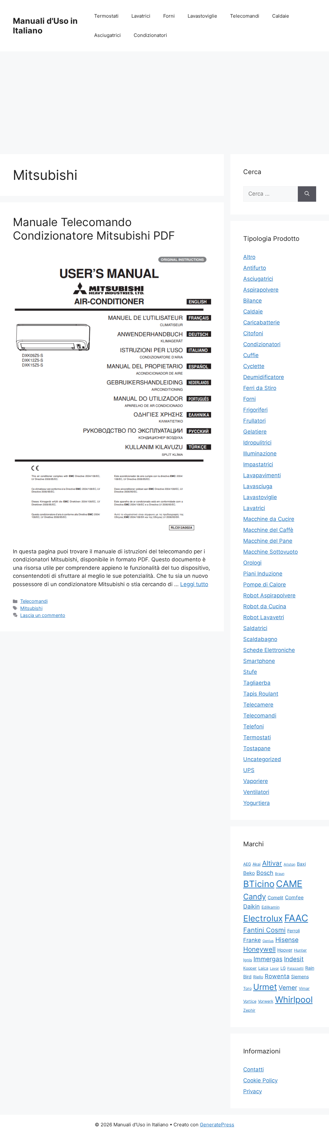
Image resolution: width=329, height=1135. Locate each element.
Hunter (300, 950)
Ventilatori (256, 792)
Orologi (252, 562)
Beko (249, 873)
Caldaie (280, 16)
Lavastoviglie (202, 16)
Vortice (249, 1001)
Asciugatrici (107, 35)
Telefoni (253, 726)
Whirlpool (294, 999)
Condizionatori (150, 35)
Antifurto (254, 268)
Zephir (249, 1010)
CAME (289, 883)
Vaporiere (255, 781)
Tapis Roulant (260, 694)
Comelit (275, 897)
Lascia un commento (42, 615)
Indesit (294, 959)
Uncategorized (262, 759)
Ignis (247, 959)
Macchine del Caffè (268, 530)
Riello (258, 976)
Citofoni (253, 333)
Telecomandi (244, 16)
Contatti (253, 1069)
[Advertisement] (164, 100)
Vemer (288, 987)
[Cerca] (307, 194)
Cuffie (251, 355)
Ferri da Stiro (259, 388)
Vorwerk (265, 1001)
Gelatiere (255, 431)
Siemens (300, 976)
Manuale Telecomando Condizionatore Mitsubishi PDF (94, 228)
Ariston (289, 864)
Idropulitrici (257, 442)
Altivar (272, 863)
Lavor (274, 968)
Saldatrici (255, 628)
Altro (249, 257)
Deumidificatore (263, 377)
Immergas (267, 959)
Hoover (284, 950)
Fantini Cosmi (264, 930)
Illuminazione (260, 453)
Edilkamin (271, 907)
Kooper (250, 968)
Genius (268, 941)
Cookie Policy (260, 1080)
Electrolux (263, 918)
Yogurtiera (256, 803)
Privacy (252, 1091)
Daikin (251, 906)
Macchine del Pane (267, 541)
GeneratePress (217, 1125)
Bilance (252, 300)
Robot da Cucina (264, 606)
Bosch (264, 872)
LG (283, 968)
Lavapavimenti (262, 475)
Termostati (106, 16)
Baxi (301, 864)
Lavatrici (140, 16)
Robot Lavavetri (263, 617)
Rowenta (277, 976)
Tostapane (257, 748)
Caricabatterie (261, 322)
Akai (257, 864)
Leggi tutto (194, 584)
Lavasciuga (257, 486)
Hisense (286, 940)
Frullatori (254, 421)
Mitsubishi (31, 608)
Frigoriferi (255, 410)
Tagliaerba (257, 683)
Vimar (304, 988)
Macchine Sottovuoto (270, 552)
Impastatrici (258, 464)
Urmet (265, 987)
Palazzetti (295, 968)
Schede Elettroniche (269, 650)
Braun (279, 874)
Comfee (294, 897)
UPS (248, 770)
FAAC (296, 918)
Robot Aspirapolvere (269, 595)
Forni (169, 16)
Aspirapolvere (261, 289)
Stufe (250, 672)
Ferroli (293, 930)
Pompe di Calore (264, 584)
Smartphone (259, 661)
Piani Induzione (262, 573)
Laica (263, 968)
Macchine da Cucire (268, 519)
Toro (247, 988)
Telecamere (258, 704)
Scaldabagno (260, 639)
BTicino (258, 883)
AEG (247, 864)
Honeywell (259, 949)
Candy (254, 896)
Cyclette (253, 366)
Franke (252, 940)
